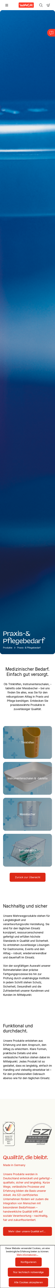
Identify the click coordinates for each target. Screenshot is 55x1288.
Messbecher (27, 814)
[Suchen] (41, 5)
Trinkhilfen (27, 742)
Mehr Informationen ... (27, 1254)
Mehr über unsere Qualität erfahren (29, 1231)
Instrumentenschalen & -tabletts (27, 778)
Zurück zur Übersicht (27, 877)
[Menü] (6, 5)
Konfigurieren (28, 1262)
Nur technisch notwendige (28, 1272)
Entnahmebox (27, 850)
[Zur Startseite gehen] (23, 5)
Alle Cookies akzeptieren (28, 1282)
